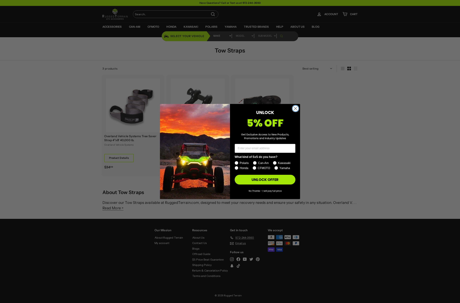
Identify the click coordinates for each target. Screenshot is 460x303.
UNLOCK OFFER (265, 179)
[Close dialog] (295, 108)
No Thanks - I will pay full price (265, 190)
